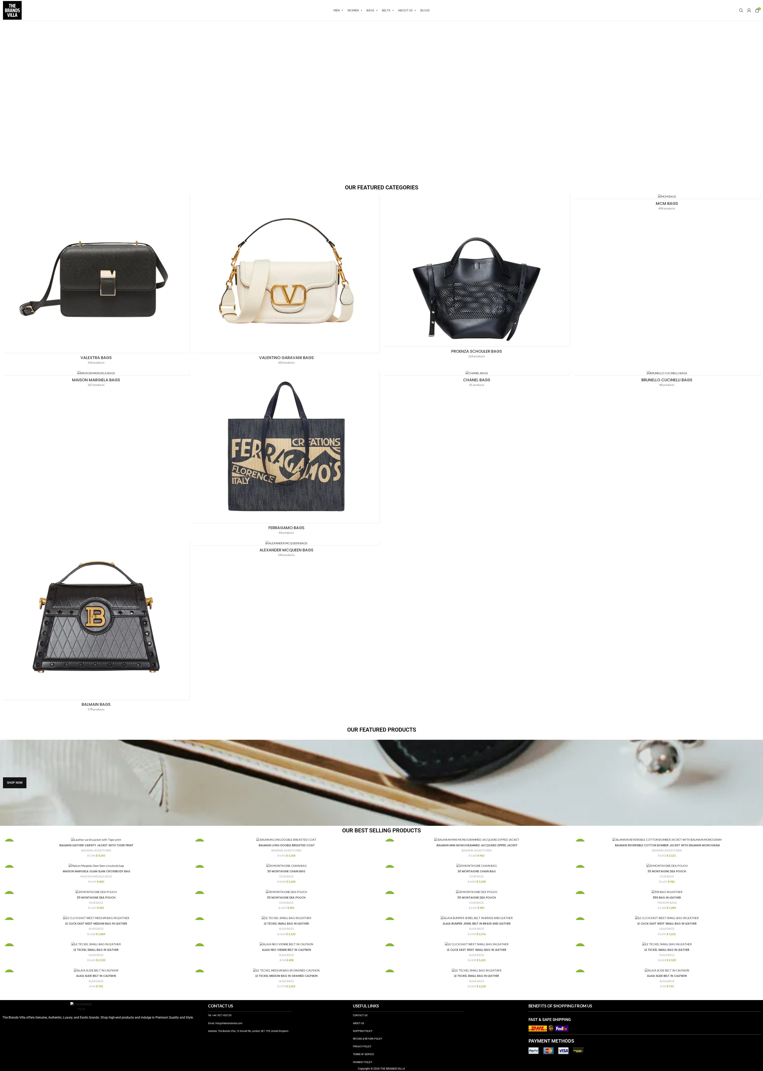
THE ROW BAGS (667, 902)
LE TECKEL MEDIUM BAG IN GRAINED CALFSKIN (286, 976)
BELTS (386, 10)
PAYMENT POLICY (362, 1062)
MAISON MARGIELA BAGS (96, 876)
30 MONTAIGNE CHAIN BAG (286, 871)
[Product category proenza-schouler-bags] (476, 277)
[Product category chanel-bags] (476, 380)
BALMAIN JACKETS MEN (96, 850)
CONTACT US (360, 1015)
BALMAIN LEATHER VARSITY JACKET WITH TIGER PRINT (96, 845)
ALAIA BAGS (96, 928)
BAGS (370, 10)
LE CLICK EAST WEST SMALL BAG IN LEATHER (667, 924)
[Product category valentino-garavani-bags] (286, 280)
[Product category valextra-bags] (96, 280)
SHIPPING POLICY (362, 1031)
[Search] (741, 10)
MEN (337, 10)
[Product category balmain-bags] (96, 627)
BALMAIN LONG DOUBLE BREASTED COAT (286, 845)
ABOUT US (405, 10)
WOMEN (353, 10)
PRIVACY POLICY (362, 1046)
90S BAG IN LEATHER (667, 898)
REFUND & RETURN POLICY (367, 1038)
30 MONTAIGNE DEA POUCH (667, 871)
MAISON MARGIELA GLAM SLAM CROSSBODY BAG (96, 871)
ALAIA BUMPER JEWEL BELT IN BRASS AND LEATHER (477, 924)
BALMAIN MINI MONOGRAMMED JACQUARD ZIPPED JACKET (477, 845)
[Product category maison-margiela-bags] (96, 380)
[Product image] (96, 839)
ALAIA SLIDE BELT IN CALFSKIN (96, 976)
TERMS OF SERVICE (363, 1054)
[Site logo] (12, 10)
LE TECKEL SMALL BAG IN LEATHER (286, 924)
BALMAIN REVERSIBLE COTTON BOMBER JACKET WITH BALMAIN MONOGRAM (667, 845)
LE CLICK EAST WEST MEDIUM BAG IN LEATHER (96, 924)
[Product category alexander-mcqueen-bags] (286, 550)
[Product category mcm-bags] (667, 203)
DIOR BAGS (286, 876)
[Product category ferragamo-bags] (286, 454)
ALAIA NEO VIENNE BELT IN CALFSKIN (286, 950)
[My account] (749, 10)
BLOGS (425, 10)
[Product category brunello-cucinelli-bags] (667, 380)
